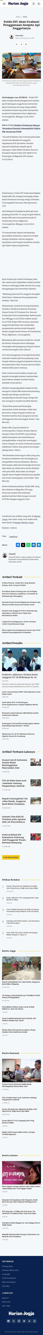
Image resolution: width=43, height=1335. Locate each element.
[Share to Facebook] (18, 545)
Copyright (6, 1274)
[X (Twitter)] (14, 1321)
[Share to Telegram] (39, 545)
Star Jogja (6, 1306)
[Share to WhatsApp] (28, 545)
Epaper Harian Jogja (24, 523)
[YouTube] (24, 1321)
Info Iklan (6, 1286)
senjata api (13, 536)
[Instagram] (19, 1321)
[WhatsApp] (34, 1321)
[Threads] (29, 1321)
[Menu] (4, 3)
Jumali (12, 554)
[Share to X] (23, 545)
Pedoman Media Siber (10, 1270)
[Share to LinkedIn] (34, 545)
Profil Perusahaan (9, 1278)
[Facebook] (8, 1321)
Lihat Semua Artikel (11, 857)
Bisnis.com (6, 1302)
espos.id (5, 1298)
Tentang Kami (7, 1266)
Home (18, 17)
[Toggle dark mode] (39, 4)
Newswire (19, 35)
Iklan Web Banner (9, 1282)
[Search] (34, 4)
